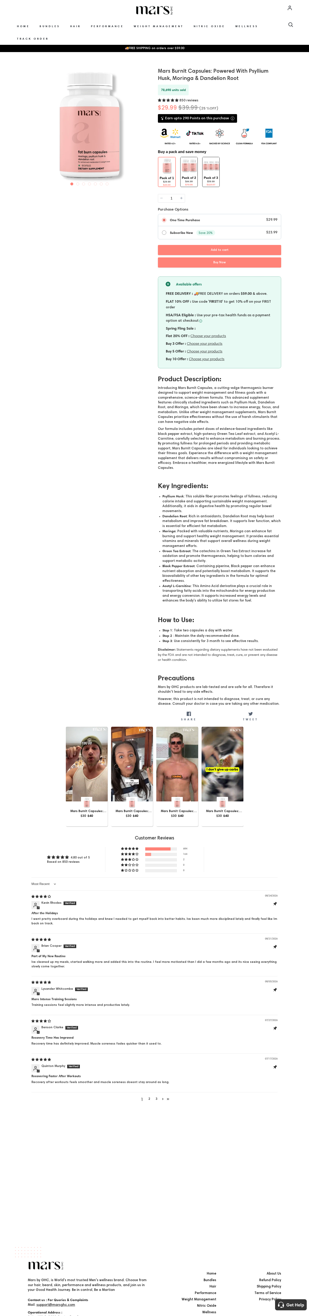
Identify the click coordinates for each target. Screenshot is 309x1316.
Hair (212, 1286)
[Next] (147, 124)
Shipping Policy (269, 1286)
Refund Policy (270, 1280)
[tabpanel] (89, 125)
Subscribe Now (181, 233)
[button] (168, 100)
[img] (41, 897)
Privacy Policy (270, 1299)
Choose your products (208, 336)
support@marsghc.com (55, 1305)
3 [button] (156, 1099)
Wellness (209, 1312)
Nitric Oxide (206, 1306)
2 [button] (149, 1099)
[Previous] (32, 124)
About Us (274, 1273)
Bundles (210, 1280)
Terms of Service (267, 1293)
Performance (205, 1293)
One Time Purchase (185, 220)
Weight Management (199, 1299)
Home (211, 1273)
